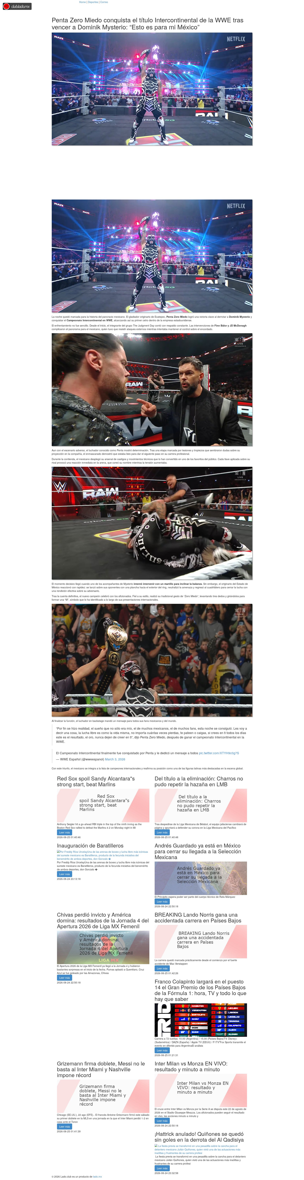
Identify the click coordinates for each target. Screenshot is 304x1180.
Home (82, 2)
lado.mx (97, 1176)
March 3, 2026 (115, 759)
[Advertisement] (152, 172)
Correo (104, 2)
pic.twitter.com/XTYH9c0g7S (219, 753)
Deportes (93, 2)
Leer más (64, 832)
